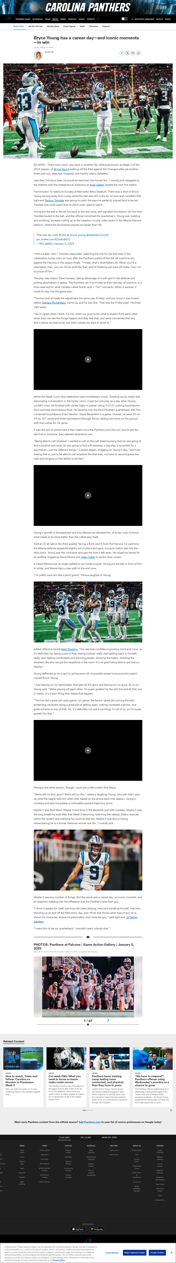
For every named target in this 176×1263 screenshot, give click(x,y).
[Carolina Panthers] (88, 1241)
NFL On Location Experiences (91, 1173)
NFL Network (44, 1164)
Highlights (44, 1155)
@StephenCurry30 (97, 234)
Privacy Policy (59, 1260)
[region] (88, 1253)
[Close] (172, 1253)
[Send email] (133, 54)
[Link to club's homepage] (7, 18)
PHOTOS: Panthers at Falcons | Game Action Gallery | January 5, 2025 (84, 946)
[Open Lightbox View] (88, 993)
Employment (136, 1150)
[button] (88, 359)
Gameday (68, 1157)
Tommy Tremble (54, 200)
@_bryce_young (76, 234)
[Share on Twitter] (127, 54)
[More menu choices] (98, 19)
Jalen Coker (88, 557)
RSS (136, 1155)
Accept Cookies (157, 1252)
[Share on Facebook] (122, 54)
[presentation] (171, 1110)
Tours (160, 1195)
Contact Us (137, 1182)
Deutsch (22, 1173)
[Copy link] (138, 53)
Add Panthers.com (90, 1121)
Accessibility (159, 1200)
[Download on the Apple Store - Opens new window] (78, 1229)
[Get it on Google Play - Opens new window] (97, 1230)
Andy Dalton (97, 184)
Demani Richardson (54, 302)
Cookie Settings (112, 1252)
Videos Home (45, 1150)
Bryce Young (61, 169)
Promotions (113, 1155)
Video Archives (44, 1182)
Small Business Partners (136, 1188)
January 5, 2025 (64, 243)
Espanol (22, 1177)
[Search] (132, 19)
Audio (22, 1157)
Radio (22, 1168)
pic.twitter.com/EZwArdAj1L (53, 239)
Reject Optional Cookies (134, 1252)
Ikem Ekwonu (69, 649)
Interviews (44, 1159)
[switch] (124, 19)
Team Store (114, 1150)
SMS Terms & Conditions (137, 1175)
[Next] (108, 1020)
